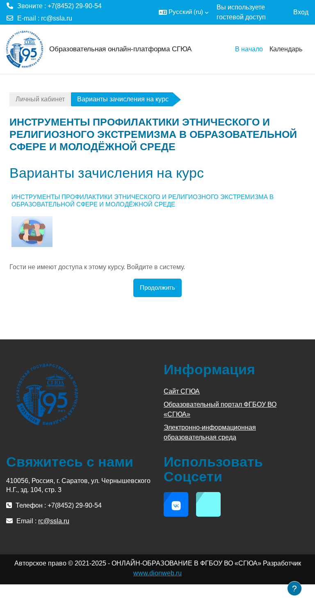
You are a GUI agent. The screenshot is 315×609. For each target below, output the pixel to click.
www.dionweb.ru (157, 573)
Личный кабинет (40, 99)
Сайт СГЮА (182, 391)
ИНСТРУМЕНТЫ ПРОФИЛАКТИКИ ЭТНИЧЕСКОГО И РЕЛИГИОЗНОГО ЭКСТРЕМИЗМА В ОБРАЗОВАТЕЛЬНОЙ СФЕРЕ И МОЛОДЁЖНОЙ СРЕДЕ (142, 200)
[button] (183, 12)
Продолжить (157, 287)
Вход (300, 12)
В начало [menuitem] (249, 49)
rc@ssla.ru (56, 18)
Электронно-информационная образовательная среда (210, 432)
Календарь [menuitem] (285, 49)
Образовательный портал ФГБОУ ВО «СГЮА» (220, 409)
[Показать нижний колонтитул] (294, 588)
